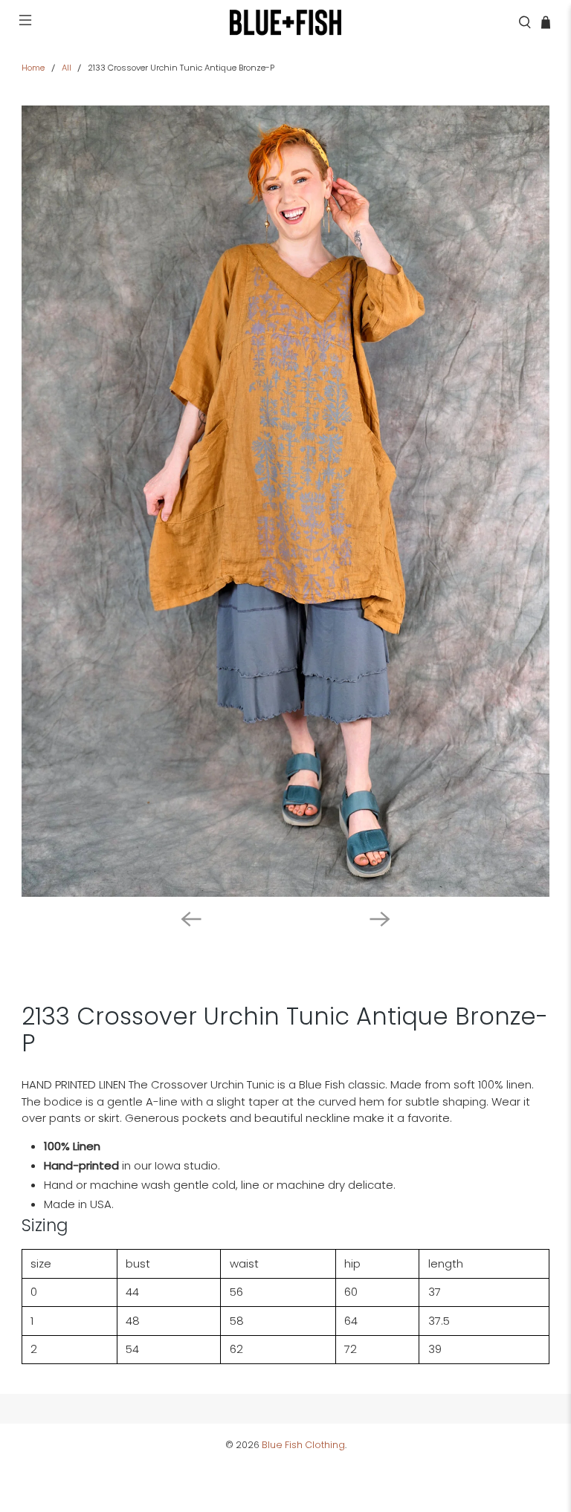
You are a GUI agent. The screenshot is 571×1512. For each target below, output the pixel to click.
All (66, 68)
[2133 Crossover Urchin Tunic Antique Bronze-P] (285, 501)
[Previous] (191, 919)
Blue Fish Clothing (303, 1444)
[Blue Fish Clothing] (285, 22)
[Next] (380, 919)
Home (33, 68)
